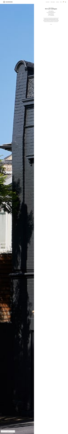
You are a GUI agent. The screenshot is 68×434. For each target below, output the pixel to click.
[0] (63, 2)
